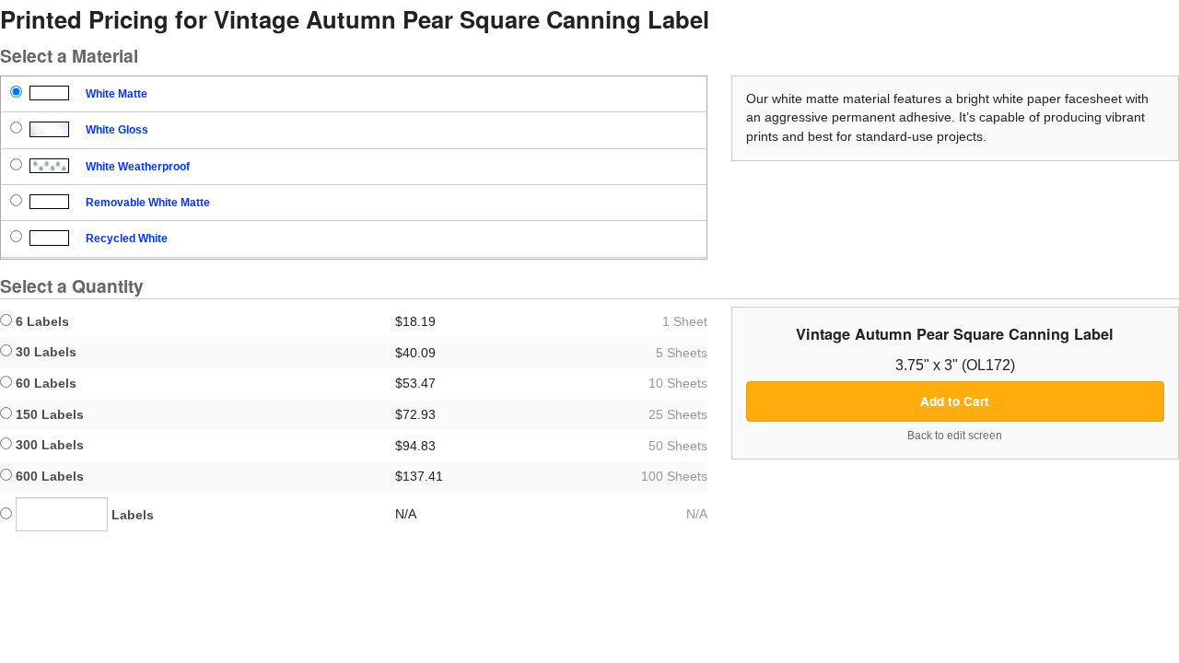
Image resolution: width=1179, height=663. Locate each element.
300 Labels (48, 444)
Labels (131, 514)
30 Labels (44, 351)
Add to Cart (954, 401)
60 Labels (44, 383)
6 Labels (40, 321)
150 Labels (48, 414)
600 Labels (48, 476)
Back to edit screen (954, 435)
